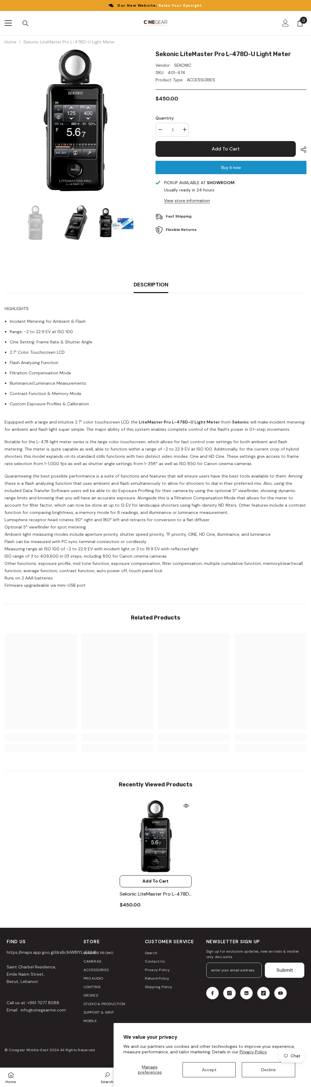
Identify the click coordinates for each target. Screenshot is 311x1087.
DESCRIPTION (151, 284)
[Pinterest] (246, 993)
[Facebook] (212, 993)
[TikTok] (263, 993)
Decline (268, 1069)
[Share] (301, 149)
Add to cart (226, 149)
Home (10, 42)
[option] (75, 120)
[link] (41, 737)
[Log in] (285, 23)
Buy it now (231, 167)
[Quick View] (186, 805)
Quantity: (165, 118)
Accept (209, 1069)
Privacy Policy (253, 1052)
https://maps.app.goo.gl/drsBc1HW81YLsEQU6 (52, 952)
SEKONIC (182, 65)
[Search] (25, 23)
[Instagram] (229, 993)
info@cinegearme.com (42, 1010)
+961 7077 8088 (43, 1002)
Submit (284, 970)
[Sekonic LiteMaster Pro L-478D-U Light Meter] (156, 836)
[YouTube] (280, 993)
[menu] (8, 23)
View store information (187, 200)
